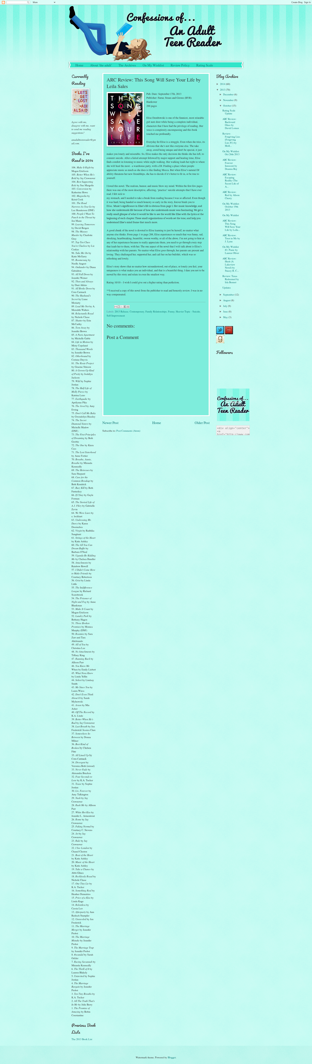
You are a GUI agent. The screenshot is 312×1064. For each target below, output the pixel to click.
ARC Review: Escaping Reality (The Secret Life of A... (230, 180)
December (228, 94)
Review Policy (180, 65)
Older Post (202, 422)
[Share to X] (122, 306)
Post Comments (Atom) (128, 430)
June (225, 311)
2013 (223, 89)
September (229, 294)
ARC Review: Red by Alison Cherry (231, 195)
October (227, 105)
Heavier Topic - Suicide (188, 311)
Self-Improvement (116, 315)
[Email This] (115, 306)
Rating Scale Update (228, 112)
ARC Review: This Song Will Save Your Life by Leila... (231, 225)
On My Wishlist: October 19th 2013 (230, 206)
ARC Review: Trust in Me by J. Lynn (231, 238)
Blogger (172, 1057)
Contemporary (137, 311)
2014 (223, 84)
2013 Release (121, 311)
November (228, 100)
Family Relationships (156, 311)
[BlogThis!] (118, 306)
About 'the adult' (101, 65)
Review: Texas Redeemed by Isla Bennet (230, 279)
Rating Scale (204, 65)
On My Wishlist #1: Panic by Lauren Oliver (230, 250)
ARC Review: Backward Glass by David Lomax (230, 123)
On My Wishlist (153, 65)
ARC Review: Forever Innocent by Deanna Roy (229, 164)
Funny (171, 311)
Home (79, 65)
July (225, 306)
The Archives (127, 65)
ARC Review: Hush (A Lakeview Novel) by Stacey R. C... (230, 264)
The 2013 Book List (82, 1039)
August (227, 300)
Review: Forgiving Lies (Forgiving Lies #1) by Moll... (231, 139)
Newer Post (110, 422)
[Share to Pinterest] (128, 306)
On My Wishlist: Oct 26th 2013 (231, 152)
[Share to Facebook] (125, 306)
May (225, 317)
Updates (226, 287)
